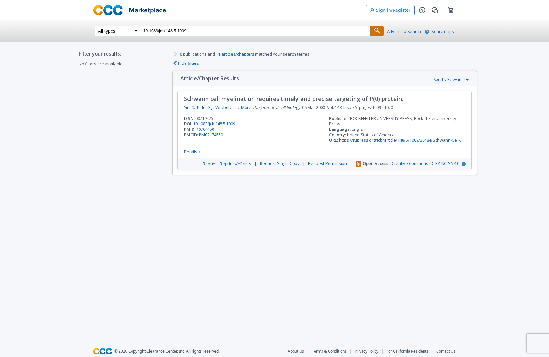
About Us (296, 351)
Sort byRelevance (449, 79)
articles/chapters (236, 54)
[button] (422, 10)
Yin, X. (189, 107)
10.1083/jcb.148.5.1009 (214, 124)
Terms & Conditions (329, 351)
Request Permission (327, 163)
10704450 (205, 129)
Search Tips (442, 31)
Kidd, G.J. (205, 107)
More (246, 107)
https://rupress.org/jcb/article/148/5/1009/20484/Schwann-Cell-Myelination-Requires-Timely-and (431, 140)
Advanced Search (404, 31)
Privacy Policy (366, 351)
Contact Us (446, 351)
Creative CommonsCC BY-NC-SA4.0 (425, 163)
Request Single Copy (280, 163)
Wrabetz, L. (226, 107)
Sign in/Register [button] (393, 10)
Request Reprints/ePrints (227, 164)
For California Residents (407, 351)
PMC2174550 (211, 134)
